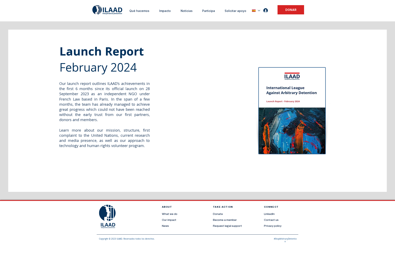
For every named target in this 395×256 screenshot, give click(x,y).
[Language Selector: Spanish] (256, 10)
